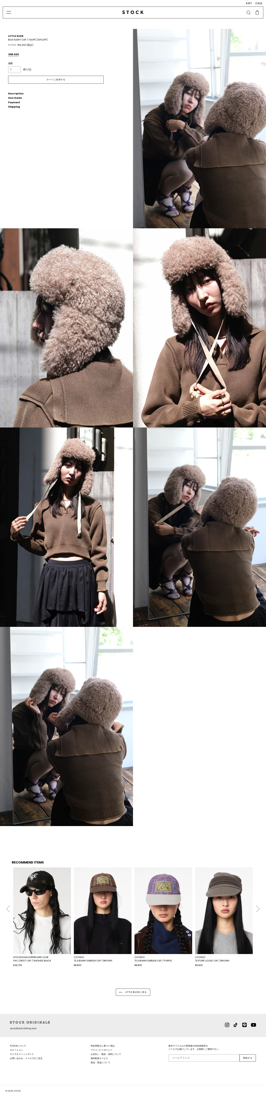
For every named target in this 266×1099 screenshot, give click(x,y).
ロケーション (16, 1049)
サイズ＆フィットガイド (22, 1054)
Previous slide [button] (8, 907)
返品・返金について (100, 1062)
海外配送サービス (99, 1058)
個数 (10, 63)
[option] (42, 917)
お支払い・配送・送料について (106, 1054)
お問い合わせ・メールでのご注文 (26, 1058)
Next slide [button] (258, 907)
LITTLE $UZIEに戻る (136, 992)
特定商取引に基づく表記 (103, 1045)
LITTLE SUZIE (15, 36)
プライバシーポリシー (101, 1049)
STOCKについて (18, 1045)
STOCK (17, 1090)
